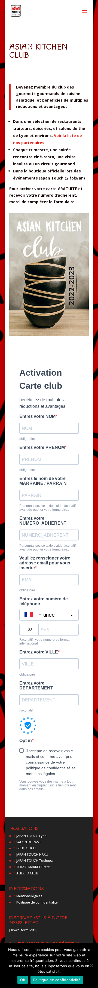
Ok (22, 980)
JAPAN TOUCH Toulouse (35, 860)
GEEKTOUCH (26, 848)
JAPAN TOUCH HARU (32, 854)
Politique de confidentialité (37, 902)
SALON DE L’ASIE (28, 842)
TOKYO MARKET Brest (33, 867)
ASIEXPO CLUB (27, 873)
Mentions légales (29, 896)
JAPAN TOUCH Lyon (31, 836)
